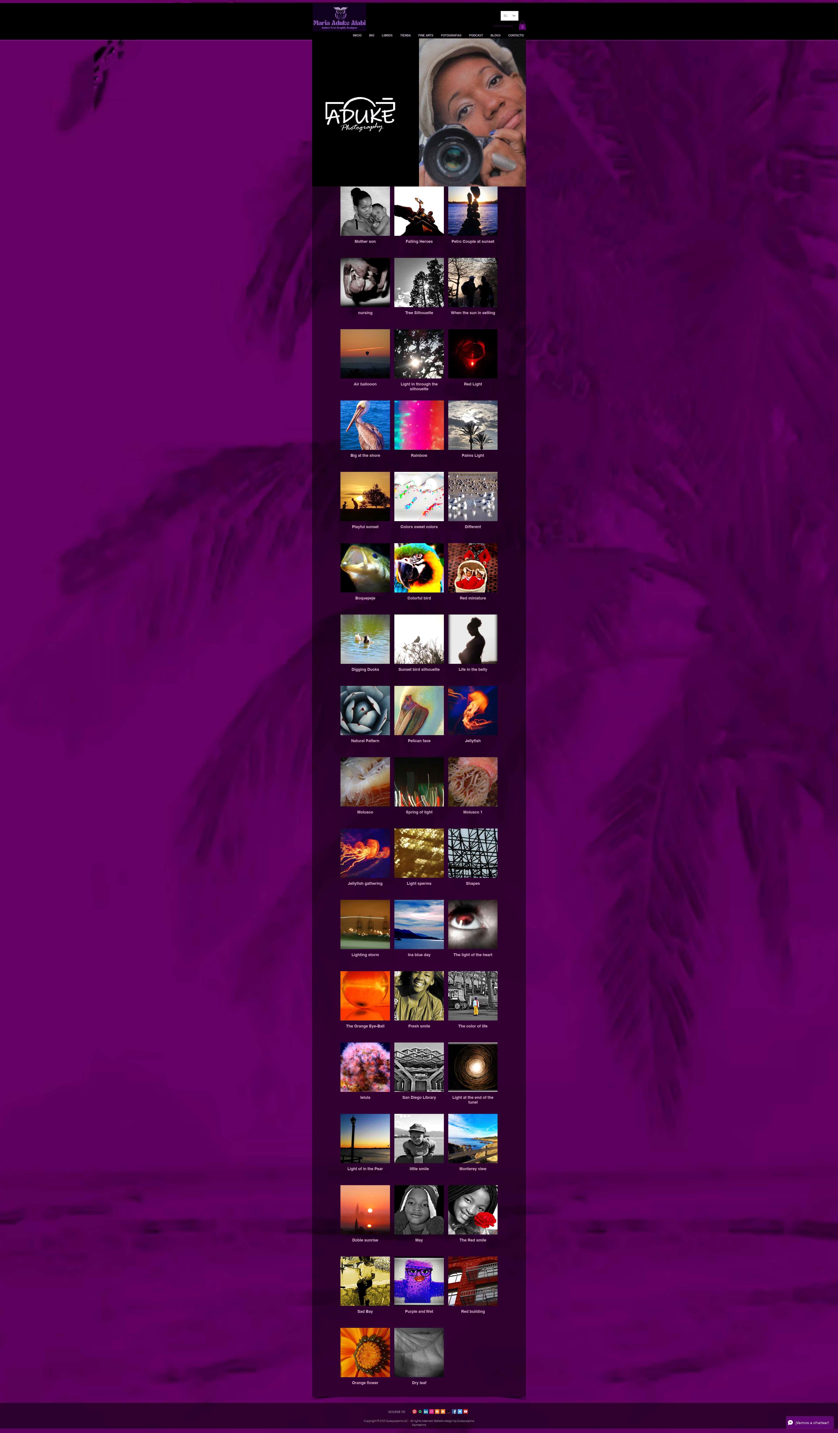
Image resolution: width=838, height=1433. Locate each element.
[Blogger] (437, 1411)
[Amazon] (448, 1411)
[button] (522, 25)
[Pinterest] (414, 1411)
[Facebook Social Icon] (454, 1411)
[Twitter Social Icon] (460, 1411)
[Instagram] (431, 1411)
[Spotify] (420, 1411)
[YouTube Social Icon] (465, 1411)
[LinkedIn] (426, 1411)
